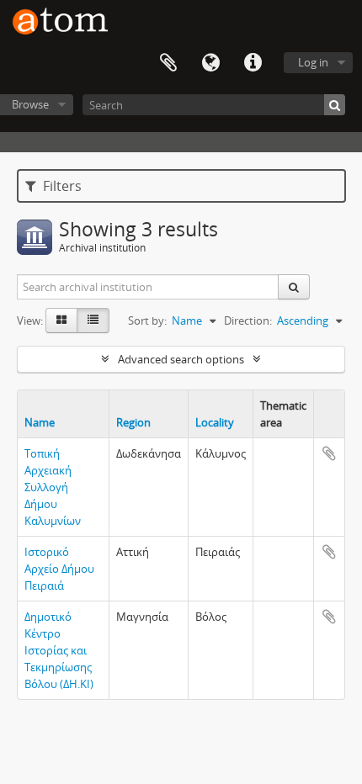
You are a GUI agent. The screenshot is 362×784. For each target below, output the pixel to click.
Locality (214, 422)
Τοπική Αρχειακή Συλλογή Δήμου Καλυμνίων (52, 487)
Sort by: (147, 320)
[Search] (334, 104)
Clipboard (168, 63)
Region (133, 422)
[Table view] (93, 320)
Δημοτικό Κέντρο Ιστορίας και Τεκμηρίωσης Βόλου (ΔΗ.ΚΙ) (58, 650)
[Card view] (61, 320)
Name (39, 422)
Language (210, 63)
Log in (313, 62)
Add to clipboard (329, 453)
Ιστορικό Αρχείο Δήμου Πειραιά (59, 568)
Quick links (253, 63)
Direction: (248, 320)
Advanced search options (181, 359)
